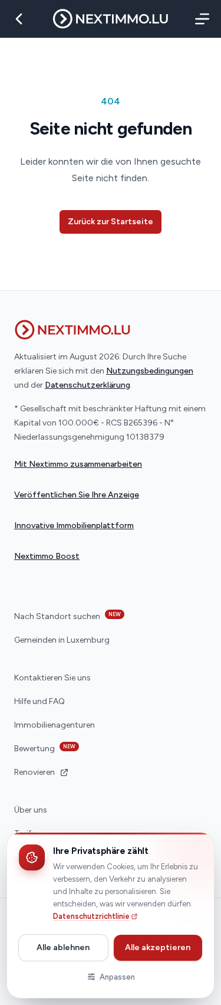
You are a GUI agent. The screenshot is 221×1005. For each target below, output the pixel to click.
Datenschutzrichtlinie (91, 916)
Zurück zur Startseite (110, 222)
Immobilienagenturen (54, 725)
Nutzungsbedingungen (149, 371)
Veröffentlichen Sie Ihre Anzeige (76, 495)
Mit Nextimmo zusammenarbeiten (78, 464)
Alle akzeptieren (157, 947)
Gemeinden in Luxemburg (62, 640)
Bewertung (44, 748)
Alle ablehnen (63, 947)
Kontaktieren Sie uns (52, 678)
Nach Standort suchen (67, 616)
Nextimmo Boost (47, 556)
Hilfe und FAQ (39, 701)
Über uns (30, 810)
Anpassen (117, 977)
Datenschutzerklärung (87, 385)
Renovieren (34, 772)
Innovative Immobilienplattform (74, 525)
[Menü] (199, 19)
